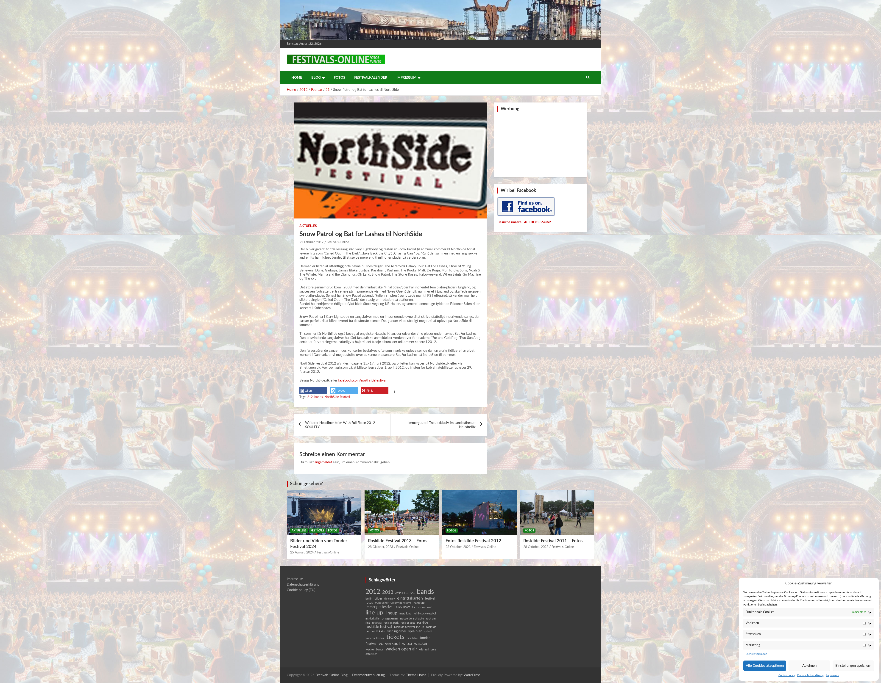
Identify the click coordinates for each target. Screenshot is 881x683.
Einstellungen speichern (853, 665)
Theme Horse (416, 675)
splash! (428, 631)
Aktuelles (308, 226)
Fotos (339, 77)
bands (318, 397)
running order (396, 631)
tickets (395, 637)
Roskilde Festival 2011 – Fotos (553, 541)
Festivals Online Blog (331, 675)
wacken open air (401, 649)
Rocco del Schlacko (412, 618)
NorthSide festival (337, 397)
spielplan (415, 631)
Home (296, 77)
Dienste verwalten (756, 654)
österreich (371, 654)
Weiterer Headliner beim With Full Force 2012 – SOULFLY (341, 425)
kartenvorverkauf (422, 607)
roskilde (422, 622)
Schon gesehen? (306, 483)
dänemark (389, 598)
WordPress (472, 675)
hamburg (419, 602)
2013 (387, 592)
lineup (391, 613)
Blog (316, 77)
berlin (368, 598)
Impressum (832, 675)
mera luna (405, 613)
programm (390, 618)
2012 (372, 592)
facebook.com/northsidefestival (362, 380)
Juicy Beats (403, 607)
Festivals (317, 530)
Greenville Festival (401, 603)
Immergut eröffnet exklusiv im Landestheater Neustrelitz (442, 425)
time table (412, 638)
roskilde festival (378, 627)
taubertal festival (374, 638)
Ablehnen (809, 665)
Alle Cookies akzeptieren (765, 665)
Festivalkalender (370, 77)
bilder (378, 598)
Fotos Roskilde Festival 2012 (473, 541)
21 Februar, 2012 (311, 242)
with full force (427, 649)
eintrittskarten (410, 598)
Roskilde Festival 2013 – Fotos (397, 541)
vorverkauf (389, 643)
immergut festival (379, 607)
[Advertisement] (540, 144)
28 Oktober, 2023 (380, 547)
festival (430, 598)
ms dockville (372, 618)
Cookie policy (786, 675)
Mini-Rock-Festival (424, 613)
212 (310, 397)
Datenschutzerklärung (810, 675)
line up (374, 613)
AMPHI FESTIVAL (405, 593)
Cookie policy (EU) (301, 590)
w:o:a (407, 644)
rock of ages (408, 622)
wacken (421, 643)
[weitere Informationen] (394, 391)
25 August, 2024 (302, 552)
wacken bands (374, 649)
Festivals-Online (338, 242)
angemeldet (323, 462)
